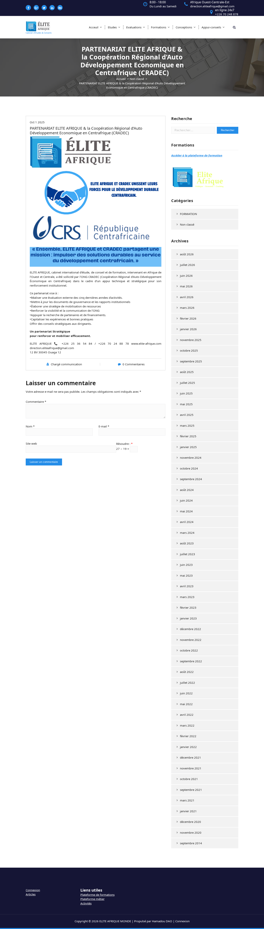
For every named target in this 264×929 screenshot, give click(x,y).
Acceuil (93, 27)
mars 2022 (187, 725)
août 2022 (187, 672)
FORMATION (188, 214)
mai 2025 (186, 404)
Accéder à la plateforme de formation (196, 155)
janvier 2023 (188, 618)
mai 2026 (186, 286)
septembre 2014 (191, 843)
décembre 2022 (190, 629)
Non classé (137, 79)
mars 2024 (187, 533)
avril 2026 (186, 297)
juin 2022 (186, 693)
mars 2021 (187, 800)
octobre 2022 (189, 650)
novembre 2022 (190, 640)
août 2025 (187, 372)
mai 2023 (186, 575)
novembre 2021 (190, 768)
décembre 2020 (190, 822)
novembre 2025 (190, 340)
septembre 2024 (191, 479)
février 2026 (188, 318)
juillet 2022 (187, 682)
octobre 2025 (189, 350)
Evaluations (133, 27)
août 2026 (187, 254)
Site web (31, 443)
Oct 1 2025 (37, 122)
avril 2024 (186, 522)
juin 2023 (186, 565)
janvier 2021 (188, 811)
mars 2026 (187, 308)
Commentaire (36, 402)
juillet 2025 (187, 383)
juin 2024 (186, 500)
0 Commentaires (134, 364)
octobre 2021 (189, 779)
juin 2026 (186, 276)
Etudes (112, 27)
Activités (86, 903)
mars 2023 (187, 597)
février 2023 (188, 607)
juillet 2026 (187, 265)
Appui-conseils (211, 27)
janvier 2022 (188, 747)
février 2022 (188, 736)
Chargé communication (66, 364)
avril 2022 (186, 715)
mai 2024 (186, 511)
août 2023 (187, 543)
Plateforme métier (92, 899)
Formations (158, 27)
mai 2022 (186, 704)
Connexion (33, 890)
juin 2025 (186, 393)
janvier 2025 (188, 447)
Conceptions (184, 27)
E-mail (104, 426)
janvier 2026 (188, 329)
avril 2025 (186, 415)
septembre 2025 (191, 361)
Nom (30, 426)
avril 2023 (186, 586)
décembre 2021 (190, 757)
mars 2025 (187, 425)
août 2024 (187, 490)
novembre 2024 (190, 457)
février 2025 (188, 436)
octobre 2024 (189, 468)
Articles (31, 894)
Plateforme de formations (97, 895)
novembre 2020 (190, 832)
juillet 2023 (187, 554)
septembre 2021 (191, 790)
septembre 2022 (191, 661)
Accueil (121, 79)
